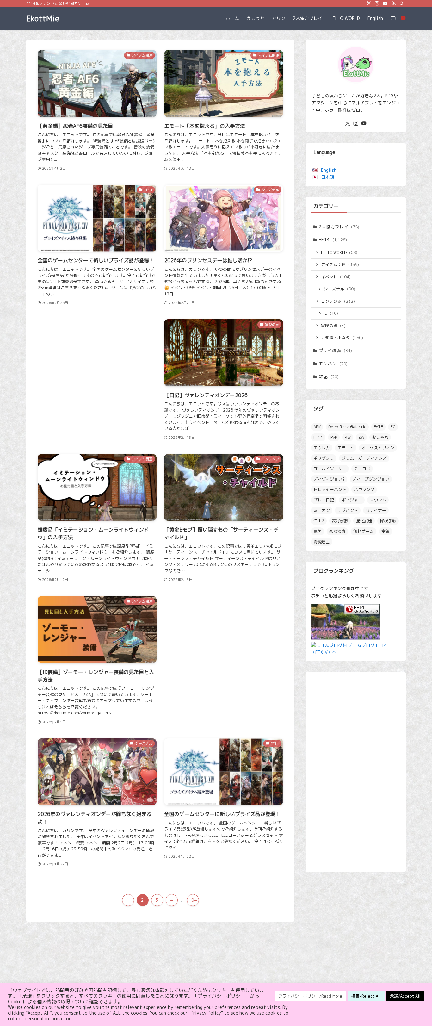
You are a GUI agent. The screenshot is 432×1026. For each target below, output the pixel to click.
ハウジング (364, 489)
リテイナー (376, 510)
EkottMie (42, 18)
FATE (378, 427)
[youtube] (385, 3)
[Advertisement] (97, 361)
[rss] (393, 3)
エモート (345, 448)
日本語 (327, 177)
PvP (333, 437)
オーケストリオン (377, 448)
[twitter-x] (369, 3)
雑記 (329, 377)
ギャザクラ (323, 458)
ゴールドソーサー (329, 468)
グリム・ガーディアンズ (364, 458)
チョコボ (362, 468)
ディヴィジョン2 (329, 479)
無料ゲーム (363, 531)
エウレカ (321, 448)
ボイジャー (352, 500)
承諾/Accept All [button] (405, 996)
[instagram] (377, 3)
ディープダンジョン (370, 479)
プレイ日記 (323, 500)
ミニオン (321, 510)
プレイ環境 (335, 350)
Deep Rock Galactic (347, 427)
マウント (378, 500)
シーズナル (339, 289)
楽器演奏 (337, 531)
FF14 (333, 240)
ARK (317, 427)
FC (393, 427)
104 (192, 900)
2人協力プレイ (339, 227)
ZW (361, 437)
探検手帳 (388, 521)
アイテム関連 (340, 264)
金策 (385, 531)
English (328, 170)
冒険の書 (333, 325)
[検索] (402, 3)
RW (348, 437)
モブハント (347, 510)
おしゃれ (380, 437)
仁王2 (318, 521)
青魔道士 (321, 541)
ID (331, 313)
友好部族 (340, 521)
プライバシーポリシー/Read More (310, 996)
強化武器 (364, 521)
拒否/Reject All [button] (366, 996)
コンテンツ (338, 301)
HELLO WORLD (339, 252)
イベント (336, 277)
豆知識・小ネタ (342, 337)
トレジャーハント (329, 489)
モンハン (333, 364)
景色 (317, 531)
